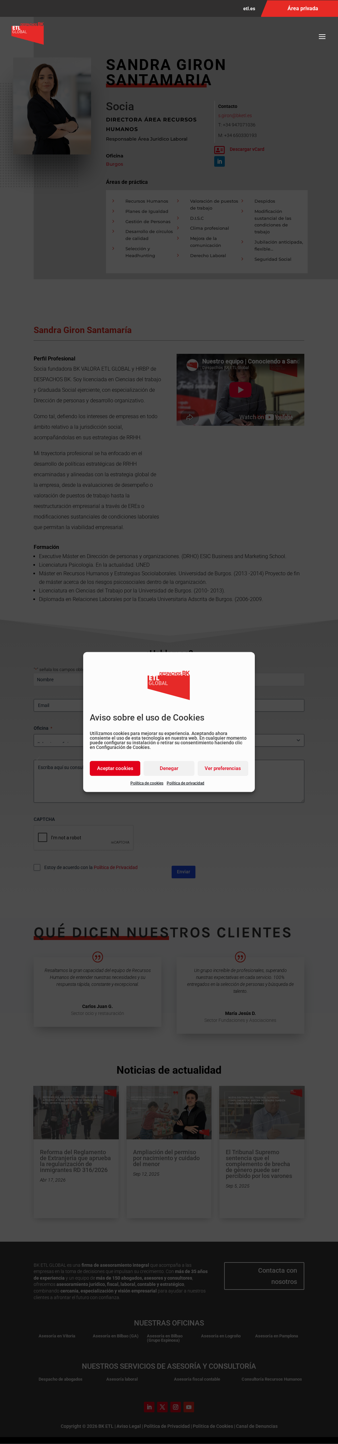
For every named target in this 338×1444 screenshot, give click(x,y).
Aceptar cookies (115, 768)
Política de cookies (146, 783)
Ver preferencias (223, 768)
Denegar (169, 768)
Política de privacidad (185, 783)
